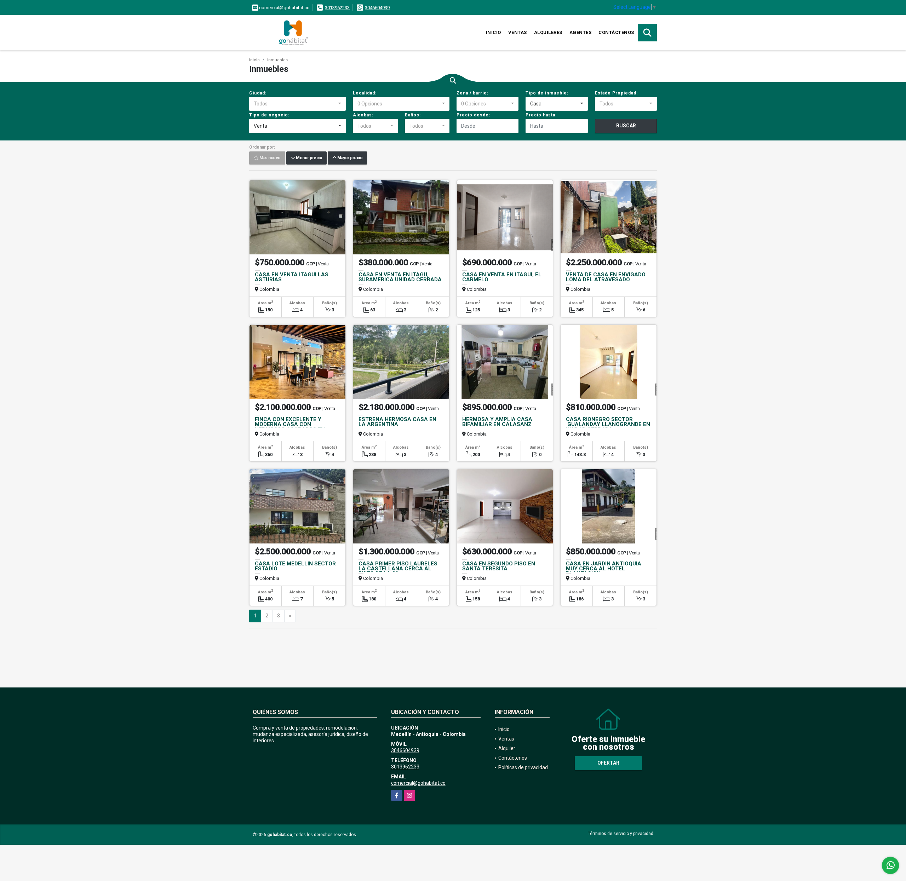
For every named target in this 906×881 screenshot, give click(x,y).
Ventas (517, 32)
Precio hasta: (541, 115)
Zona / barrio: (472, 93)
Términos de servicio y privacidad (620, 833)
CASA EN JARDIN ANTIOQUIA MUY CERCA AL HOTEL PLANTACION (603, 568)
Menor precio (308, 158)
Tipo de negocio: (269, 115)
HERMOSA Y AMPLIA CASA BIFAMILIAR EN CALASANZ (497, 421)
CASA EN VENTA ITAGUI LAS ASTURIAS (291, 277)
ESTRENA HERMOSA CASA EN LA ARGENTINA (397, 421)
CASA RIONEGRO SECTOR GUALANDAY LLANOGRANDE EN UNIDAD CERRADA (608, 424)
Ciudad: (257, 93)
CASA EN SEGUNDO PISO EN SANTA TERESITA (498, 566)
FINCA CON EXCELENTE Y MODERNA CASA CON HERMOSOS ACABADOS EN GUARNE (290, 426)
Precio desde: (473, 115)
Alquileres (548, 32)
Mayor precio (349, 158)
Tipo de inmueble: (547, 93)
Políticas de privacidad (523, 767)
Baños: (413, 115)
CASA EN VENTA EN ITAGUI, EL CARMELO (501, 277)
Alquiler (506, 748)
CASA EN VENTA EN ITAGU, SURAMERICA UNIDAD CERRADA (400, 277)
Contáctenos (616, 32)
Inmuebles (277, 60)
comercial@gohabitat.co (418, 783)
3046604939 (377, 7)
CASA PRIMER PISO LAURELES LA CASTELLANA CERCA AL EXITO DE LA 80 (398, 568)
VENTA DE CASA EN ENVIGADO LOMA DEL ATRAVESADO (606, 277)
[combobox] (297, 104)
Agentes (580, 32)
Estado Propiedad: (616, 93)
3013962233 (337, 7)
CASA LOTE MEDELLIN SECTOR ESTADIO (295, 566)
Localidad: (365, 93)
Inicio (493, 32)
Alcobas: (363, 115)
